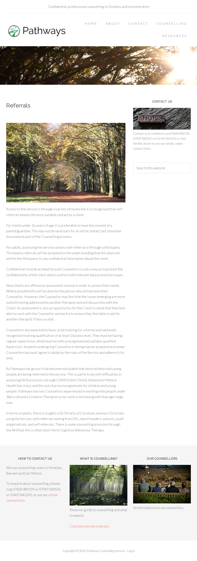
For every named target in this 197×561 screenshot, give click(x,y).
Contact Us (162, 101)
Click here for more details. (90, 526)
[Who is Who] (162, 502)
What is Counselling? (98, 458)
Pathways (37, 30)
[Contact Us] (162, 128)
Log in (131, 551)
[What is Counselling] (98, 504)
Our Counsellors (162, 458)
